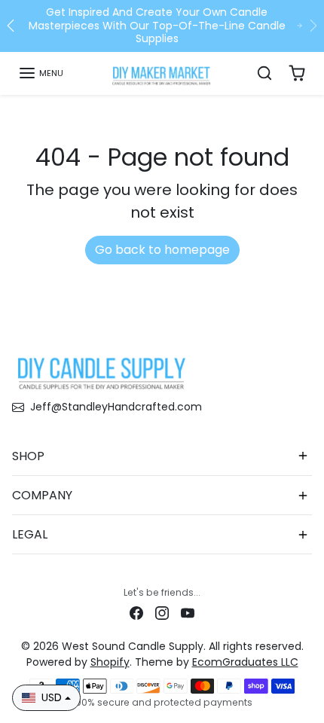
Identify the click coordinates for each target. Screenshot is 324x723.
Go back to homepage (162, 249)
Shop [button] (28, 456)
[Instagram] (162, 613)
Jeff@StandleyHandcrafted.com (116, 406)
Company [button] (42, 495)
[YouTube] (187, 613)
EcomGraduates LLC (245, 662)
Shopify (110, 662)
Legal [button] (29, 534)
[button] (40, 73)
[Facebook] (136, 613)
